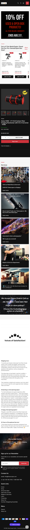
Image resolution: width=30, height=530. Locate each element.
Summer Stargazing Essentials (9, 502)
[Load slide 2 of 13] (8, 37)
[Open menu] (27, 3)
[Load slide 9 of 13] (17, 37)
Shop (2, 489)
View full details (5, 146)
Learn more (6, 190)
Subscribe (23, 463)
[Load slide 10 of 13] (18, 37)
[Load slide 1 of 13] (7, 37)
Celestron (4, 60)
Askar (2, 118)
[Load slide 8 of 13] (16, 37)
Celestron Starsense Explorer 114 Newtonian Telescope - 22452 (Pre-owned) (7, 64)
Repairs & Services (6, 494)
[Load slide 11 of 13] (20, 37)
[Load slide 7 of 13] (15, 37)
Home (2, 487)
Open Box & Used (6, 492)
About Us (3, 500)
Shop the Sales (5, 490)
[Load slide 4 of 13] (11, 37)
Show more (26, 48)
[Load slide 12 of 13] (21, 37)
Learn (2, 496)
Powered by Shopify (21, 528)
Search (3, 509)
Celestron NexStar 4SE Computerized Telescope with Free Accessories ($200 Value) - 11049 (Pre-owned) (20, 65)
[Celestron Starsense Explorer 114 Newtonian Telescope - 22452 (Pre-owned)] (7, 56)
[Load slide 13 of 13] (22, 37)
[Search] (18, 3)
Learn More (6, 265)
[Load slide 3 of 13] (10, 37)
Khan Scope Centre (12, 528)
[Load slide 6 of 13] (13, 37)
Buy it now (15, 141)
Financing (3, 498)
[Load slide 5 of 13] (12, 37)
